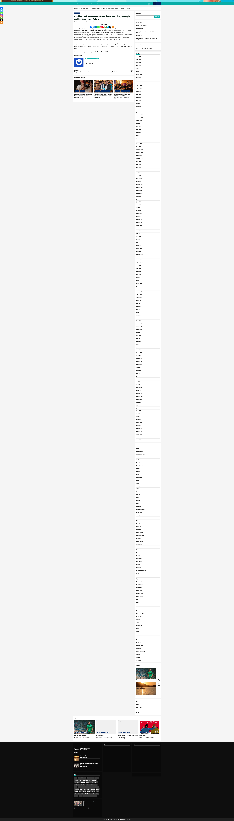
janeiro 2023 (138, 181)
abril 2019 (138, 312)
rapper (97, 791)
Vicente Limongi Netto (140, 651)
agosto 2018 (138, 335)
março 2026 (138, 71)
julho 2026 (138, 59)
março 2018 (138, 350)
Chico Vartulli (139, 477)
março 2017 (138, 384)
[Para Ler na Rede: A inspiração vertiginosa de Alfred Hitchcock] (128, 727)
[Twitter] (94, 27)
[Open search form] (151, 4)
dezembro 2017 (139, 358)
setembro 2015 (139, 437)
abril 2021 (138, 242)
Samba (137, 622)
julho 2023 (138, 164)
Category (138, 471)
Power (137, 610)
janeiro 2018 (138, 355)
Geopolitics (138, 529)
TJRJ (92, 796)
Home (74, 4)
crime (92, 782)
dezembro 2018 (139, 323)
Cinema (137, 480)
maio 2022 (138, 205)
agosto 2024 (138, 126)
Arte (76, 778)
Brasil (88, 778)
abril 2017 (138, 382)
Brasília (92, 778)
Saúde (137, 631)
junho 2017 (138, 376)
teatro (84, 796)
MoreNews (122, 819)
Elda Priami (138, 515)
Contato (105, 4)
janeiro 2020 (138, 286)
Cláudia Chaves (139, 489)
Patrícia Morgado (139, 596)
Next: (121, 71)
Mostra (137, 573)
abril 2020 (138, 277)
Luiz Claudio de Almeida (80, 21)
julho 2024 (138, 129)
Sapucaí (137, 628)
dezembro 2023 (139, 149)
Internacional (139, 544)
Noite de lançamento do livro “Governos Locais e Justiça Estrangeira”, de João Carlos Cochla (103, 95)
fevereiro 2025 (139, 109)
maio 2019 (138, 309)
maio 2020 (138, 274)
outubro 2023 (139, 155)
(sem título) (158, 680)
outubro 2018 (139, 329)
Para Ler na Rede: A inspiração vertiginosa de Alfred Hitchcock (128, 736)
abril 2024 (138, 138)
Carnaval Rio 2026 (86, 780)
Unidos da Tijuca (139, 645)
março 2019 (138, 315)
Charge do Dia (139, 35)
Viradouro (138, 657)
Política (88, 791)
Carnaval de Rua (78, 780)
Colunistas (99, 4)
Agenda (77, 90)
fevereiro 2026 (139, 74)
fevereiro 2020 (139, 283)
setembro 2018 (139, 332)
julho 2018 (138, 338)
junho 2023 (138, 167)
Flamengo (92, 784)
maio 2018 (138, 344)
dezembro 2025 (139, 80)
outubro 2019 (139, 294)
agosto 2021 (138, 231)
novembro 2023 (139, 152)
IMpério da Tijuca (139, 541)
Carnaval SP (94, 780)
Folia (96, 784)
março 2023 (138, 176)
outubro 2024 (139, 120)
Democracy (138, 506)
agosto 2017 (138, 370)
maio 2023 (138, 170)
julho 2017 (138, 373)
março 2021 (138, 245)
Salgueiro (138, 619)
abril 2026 (138, 68)
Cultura (102, 90)
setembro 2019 (139, 297)
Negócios (138, 579)
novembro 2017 (139, 361)
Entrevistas (138, 521)
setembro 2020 (139, 263)
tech (88, 796)
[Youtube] (103, 27)
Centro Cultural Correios (80, 782)
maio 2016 (138, 413)
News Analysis (139, 581)
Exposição (83, 784)
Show (137, 634)
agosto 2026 (138, 56)
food (76, 787)
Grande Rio (138, 538)
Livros (137, 552)
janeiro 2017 (138, 390)
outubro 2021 (139, 225)
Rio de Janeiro (80, 793)
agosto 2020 (138, 265)
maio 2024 (138, 135)
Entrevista (111, 4)
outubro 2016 (139, 399)
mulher (76, 791)
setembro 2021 (139, 228)
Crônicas (138, 500)
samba (93, 793)
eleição (96, 782)
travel (95, 796)
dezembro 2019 (139, 289)
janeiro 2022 (138, 216)
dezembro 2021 (139, 219)
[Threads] (110, 27)
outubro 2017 (139, 364)
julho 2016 (138, 408)
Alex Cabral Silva (139, 451)
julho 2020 (138, 268)
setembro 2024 (139, 123)
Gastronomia (138, 526)
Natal (80, 791)
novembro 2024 (139, 117)
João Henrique (139, 547)
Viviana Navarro (139, 660)
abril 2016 (138, 416)
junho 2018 (138, 341)
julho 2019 (138, 303)
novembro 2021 (139, 222)
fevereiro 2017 (139, 387)
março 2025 (138, 106)
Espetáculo (77, 784)
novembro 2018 (139, 326)
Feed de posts (139, 707)
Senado (76, 796)
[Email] (106, 27)
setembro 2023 (139, 158)
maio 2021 (138, 239)
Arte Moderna (139, 460)
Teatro (137, 640)
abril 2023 (138, 173)
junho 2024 (138, 132)
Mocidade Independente (141, 570)
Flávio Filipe (138, 523)
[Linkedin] (96, 27)
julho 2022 (138, 199)
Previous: (82, 71)
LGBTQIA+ (97, 787)
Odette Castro (139, 587)
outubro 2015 (139, 434)
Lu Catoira (138, 555)
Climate (137, 492)
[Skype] (108, 27)
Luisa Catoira (138, 561)
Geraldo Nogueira (139, 532)
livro (137, 550)
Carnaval (93, 4)
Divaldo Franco (139, 512)
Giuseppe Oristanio (140, 535)
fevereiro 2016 (139, 422)
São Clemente (139, 625)
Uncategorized (139, 642)
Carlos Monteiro (139, 465)
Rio (75, 793)
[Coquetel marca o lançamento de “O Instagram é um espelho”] (123, 86)
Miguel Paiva (138, 567)
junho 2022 (138, 202)
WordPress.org (139, 713)
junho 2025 (138, 97)
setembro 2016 (139, 402)
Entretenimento (139, 518)
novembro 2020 (139, 257)
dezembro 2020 (139, 254)
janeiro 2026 (138, 77)
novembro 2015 (139, 431)
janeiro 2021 (138, 251)
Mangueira (138, 564)
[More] (113, 27)
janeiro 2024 (138, 146)
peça (137, 599)
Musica (137, 576)
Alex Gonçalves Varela (140, 454)
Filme (87, 784)
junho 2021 (138, 236)
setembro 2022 (139, 193)
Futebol (79, 787)
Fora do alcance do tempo (141, 25)
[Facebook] (91, 27)
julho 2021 (138, 234)
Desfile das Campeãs (140, 509)
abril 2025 (138, 103)
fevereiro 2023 (139, 178)
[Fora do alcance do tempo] (146, 673)
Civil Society (138, 486)
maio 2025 (138, 100)
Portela (137, 608)
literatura (77, 789)
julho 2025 (138, 94)
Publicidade (118, 4)
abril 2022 (138, 207)
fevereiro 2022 (139, 213)
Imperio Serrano (86, 787)
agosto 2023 (138, 161)
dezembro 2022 (139, 184)
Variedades (108, 90)
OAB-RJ (84, 791)
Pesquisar (138, 13)
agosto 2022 (138, 196)
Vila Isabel (138, 654)
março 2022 (138, 210)
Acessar (137, 704)
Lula (88, 789)
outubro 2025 (139, 86)
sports (80, 796)
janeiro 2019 (138, 321)
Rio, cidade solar (139, 28)
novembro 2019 (139, 292)
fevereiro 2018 (139, 353)
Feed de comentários (140, 710)
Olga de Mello (139, 590)
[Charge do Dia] (149, 727)
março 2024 (138, 141)
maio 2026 (138, 65)
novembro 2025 (139, 83)
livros (85, 789)
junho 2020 (138, 271)
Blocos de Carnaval (82, 778)
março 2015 (138, 440)
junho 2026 (138, 62)
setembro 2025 (139, 88)
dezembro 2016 (139, 393)
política (137, 602)
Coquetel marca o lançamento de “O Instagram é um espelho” (122, 94)
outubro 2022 (139, 190)
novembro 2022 (139, 187)
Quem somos (79, 4)
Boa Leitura (86, 4)
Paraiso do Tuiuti (139, 593)
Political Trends (139, 605)
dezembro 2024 (139, 115)
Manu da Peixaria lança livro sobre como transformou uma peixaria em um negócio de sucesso (83, 95)
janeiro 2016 (138, 425)
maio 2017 (138, 379)
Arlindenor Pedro (139, 457)
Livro (81, 789)
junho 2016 (138, 411)
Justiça (92, 787)
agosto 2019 (138, 300)
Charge (137, 474)
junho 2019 (138, 306)
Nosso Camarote (139, 584)
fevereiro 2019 (139, 318)
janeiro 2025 (138, 112)
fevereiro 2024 (139, 144)
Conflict (137, 497)
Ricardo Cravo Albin (140, 613)
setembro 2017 (139, 367)
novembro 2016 (139, 396)
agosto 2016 (138, 405)
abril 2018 (138, 347)
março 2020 (138, 280)
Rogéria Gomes (139, 616)
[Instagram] (101, 27)
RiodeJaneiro (87, 793)
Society (137, 637)
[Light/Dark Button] (148, 4)
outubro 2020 (139, 260)
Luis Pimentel (139, 558)
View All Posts (89, 63)
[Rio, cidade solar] (146, 688)
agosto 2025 (138, 91)
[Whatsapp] (98, 27)
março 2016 (138, 419)
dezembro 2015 (139, 428)
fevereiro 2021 (139, 248)
